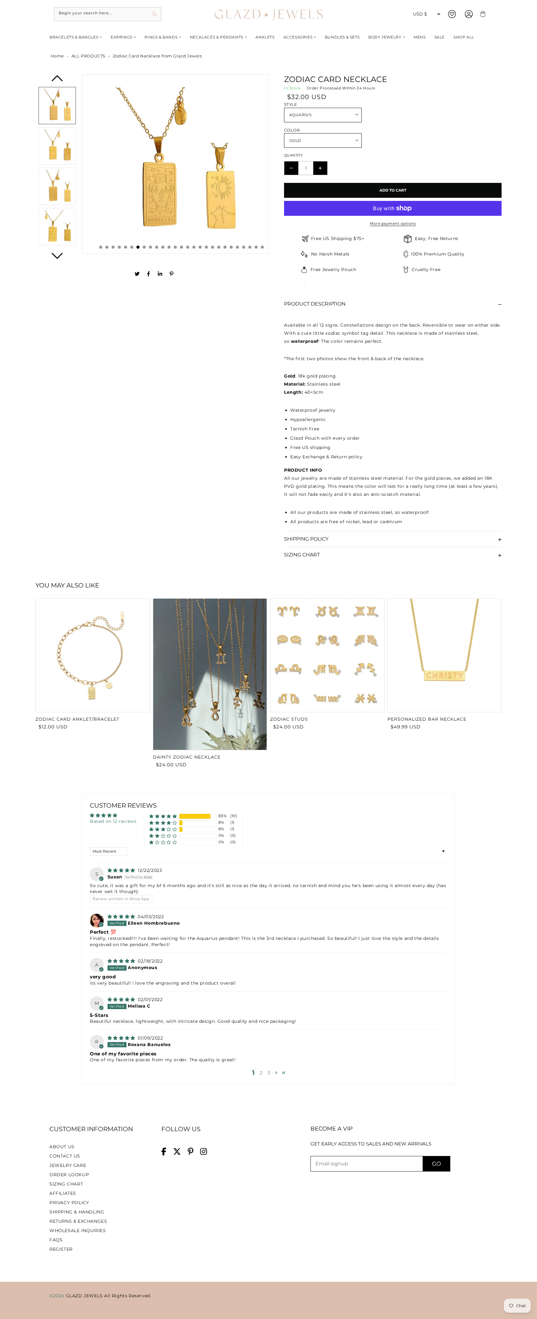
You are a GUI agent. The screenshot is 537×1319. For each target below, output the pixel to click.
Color (292, 130)
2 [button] (261, 1073)
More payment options (393, 223)
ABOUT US (62, 1146)
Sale (439, 37)
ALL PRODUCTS (88, 55)
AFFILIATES (62, 1193)
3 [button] (269, 1073)
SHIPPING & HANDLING (76, 1212)
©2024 (57, 1296)
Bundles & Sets (342, 37)
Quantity (293, 155)
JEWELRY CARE (67, 1165)
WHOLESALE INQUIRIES (77, 1230)
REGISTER (61, 1249)
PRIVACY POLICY (69, 1202)
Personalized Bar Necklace (427, 719)
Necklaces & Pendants (216, 37)
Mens (419, 37)
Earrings (121, 37)
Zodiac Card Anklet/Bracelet (77, 719)
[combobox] (107, 14)
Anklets (264, 37)
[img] (122, 870)
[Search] (154, 14)
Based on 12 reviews (113, 821)
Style (290, 104)
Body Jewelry (384, 37)
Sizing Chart (302, 555)
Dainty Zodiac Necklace (187, 757)
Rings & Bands (161, 37)
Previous (57, 80)
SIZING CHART (66, 1184)
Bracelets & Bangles (73, 37)
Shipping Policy (306, 539)
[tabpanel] (175, 164)
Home (56, 55)
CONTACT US (64, 1156)
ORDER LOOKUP (69, 1174)
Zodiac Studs (289, 719)
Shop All (463, 37)
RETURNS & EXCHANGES (78, 1221)
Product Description (315, 304)
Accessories (298, 37)
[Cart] (482, 14)
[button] (163, 816)
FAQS (55, 1240)
